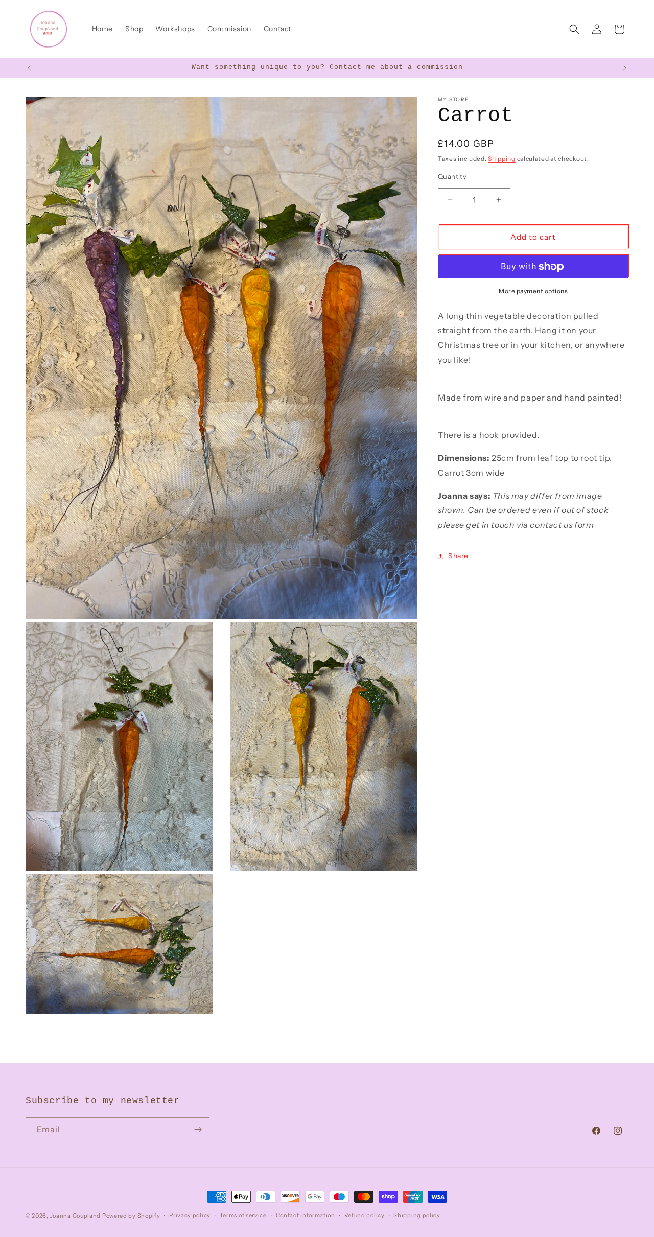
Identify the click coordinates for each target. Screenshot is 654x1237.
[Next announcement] (625, 68)
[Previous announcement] (29, 68)
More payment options (533, 291)
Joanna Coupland (75, 1215)
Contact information (305, 1215)
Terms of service (243, 1215)
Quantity (452, 176)
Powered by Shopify (131, 1215)
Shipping (502, 158)
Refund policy (364, 1215)
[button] (574, 29)
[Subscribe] (197, 1129)
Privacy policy (190, 1215)
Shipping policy (416, 1215)
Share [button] (458, 556)
